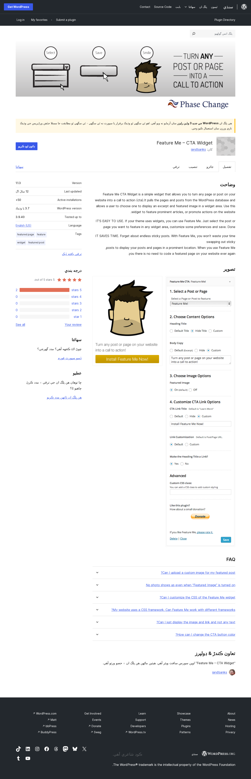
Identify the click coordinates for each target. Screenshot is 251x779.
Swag (96, 732)
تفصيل (227, 167)
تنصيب (193, 167)
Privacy (230, 732)
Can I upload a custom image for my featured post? (198, 573)
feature (41, 234)
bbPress (49, 726)
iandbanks (198, 149)
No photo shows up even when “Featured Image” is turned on (190, 585)
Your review (73, 324)
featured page (25, 234)
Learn (142, 713)
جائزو (210, 167)
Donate (94, 726)
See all (20, 324)
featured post (36, 242)
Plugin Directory (225, 19)
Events (96, 719)
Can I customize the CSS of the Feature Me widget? (197, 597)
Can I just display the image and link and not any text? (195, 622)
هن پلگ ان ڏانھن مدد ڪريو (64, 397)
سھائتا (19, 167)
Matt (51, 719)
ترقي (176, 167)
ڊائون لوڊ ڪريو (26, 146)
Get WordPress (18, 6)
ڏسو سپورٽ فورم (70, 358)
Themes (185, 719)
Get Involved (92, 713)
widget (21, 242)
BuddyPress (46, 732)
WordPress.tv (135, 732)
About (231, 713)
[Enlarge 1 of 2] (230, 281)
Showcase (184, 713)
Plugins (186, 726)
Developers (138, 726)
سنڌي (195, 754)
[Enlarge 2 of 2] (157, 281)
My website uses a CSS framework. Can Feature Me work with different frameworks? (173, 610)
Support (140, 719)
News (231, 719)
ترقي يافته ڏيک (72, 254)
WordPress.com (44, 713)
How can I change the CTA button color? (205, 634)
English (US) (23, 225)
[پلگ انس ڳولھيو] (194, 34)
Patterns (185, 732)
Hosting (230, 726)
